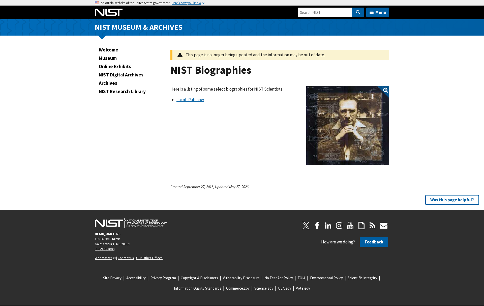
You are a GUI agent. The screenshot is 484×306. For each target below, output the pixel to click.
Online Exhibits (115, 66)
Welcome (108, 50)
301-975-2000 (104, 249)
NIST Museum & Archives (138, 27)
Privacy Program (163, 277)
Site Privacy (112, 277)
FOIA (301, 277)
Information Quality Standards (197, 288)
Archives (108, 83)
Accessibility (136, 277)
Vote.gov (303, 288)
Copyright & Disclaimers (199, 277)
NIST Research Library (122, 91)
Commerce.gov (238, 288)
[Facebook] (317, 225)
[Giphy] (361, 225)
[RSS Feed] (372, 225)
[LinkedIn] (328, 225)
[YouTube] (350, 225)
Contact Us (126, 258)
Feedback (374, 242)
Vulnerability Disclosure (241, 277)
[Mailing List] (383, 225)
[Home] (109, 12)
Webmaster (103, 258)
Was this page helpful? (452, 200)
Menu (380, 12)
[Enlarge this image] (347, 125)
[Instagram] (339, 225)
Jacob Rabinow (190, 99)
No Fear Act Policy (278, 277)
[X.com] (306, 225)
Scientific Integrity (362, 277)
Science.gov (263, 288)
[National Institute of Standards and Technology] (131, 223)
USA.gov (284, 288)
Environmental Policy (326, 277)
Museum (108, 58)
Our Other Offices (149, 258)
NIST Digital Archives (121, 75)
